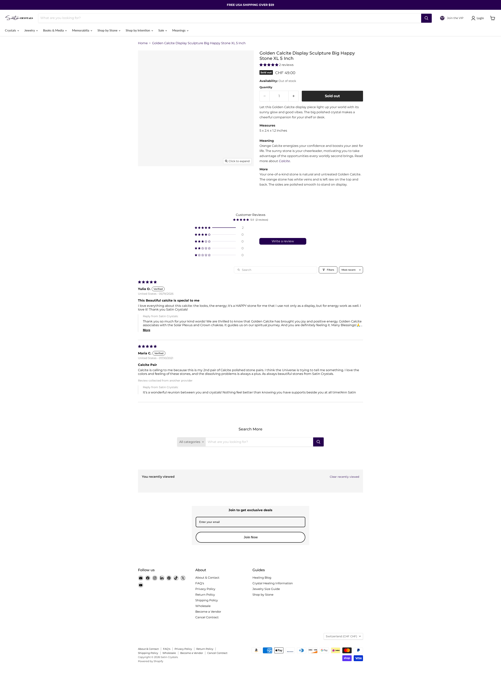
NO (277, 353)
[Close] (298, 316)
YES (277, 338)
